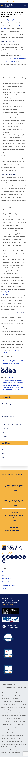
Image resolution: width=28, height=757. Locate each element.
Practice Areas (7, 578)
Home (4, 572)
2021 (3, 450)
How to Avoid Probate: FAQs (14, 530)
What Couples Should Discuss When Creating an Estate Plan (14, 516)
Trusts (4, 432)
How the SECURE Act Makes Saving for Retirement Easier (14, 486)
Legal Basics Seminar (8, 412)
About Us (5, 575)
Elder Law (10, 377)
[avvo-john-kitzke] (8, 557)
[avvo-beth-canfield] (4, 557)
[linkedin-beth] (12, 557)
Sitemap (4, 588)
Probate (4, 436)
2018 (3, 462)
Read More (14, 490)
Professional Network (9, 585)
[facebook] (20, 557)
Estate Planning (6, 404)
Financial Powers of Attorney (10, 408)
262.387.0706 (11, 1)
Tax (3, 420)
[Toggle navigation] (25, 5)
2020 (3, 454)
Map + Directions (7, 604)
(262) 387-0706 (8, 553)
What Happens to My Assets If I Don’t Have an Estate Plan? (14, 501)
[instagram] (24, 557)
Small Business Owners (8, 416)
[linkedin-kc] (4, 561)
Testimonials (6, 582)
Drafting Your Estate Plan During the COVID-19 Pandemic (13, 381)
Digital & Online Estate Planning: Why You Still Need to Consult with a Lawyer (13, 387)
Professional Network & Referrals (11, 424)
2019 (3, 458)
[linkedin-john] (16, 557)
